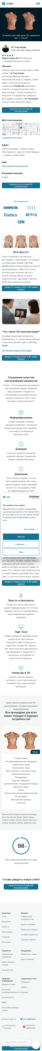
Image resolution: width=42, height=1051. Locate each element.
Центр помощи (27, 959)
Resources (6, 942)
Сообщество (7, 970)
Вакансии (6, 922)
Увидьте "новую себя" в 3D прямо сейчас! (21, 288)
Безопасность (8, 997)
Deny (21, 552)
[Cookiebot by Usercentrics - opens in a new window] (29, 497)
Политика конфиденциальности (11, 990)
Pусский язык (29, 1019)
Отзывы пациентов (29, 935)
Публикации (7, 932)
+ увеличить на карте (12, 138)
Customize (19, 544)
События (6, 937)
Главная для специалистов (27, 917)
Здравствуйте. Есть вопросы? (17, 1042)
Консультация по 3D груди (18, 350)
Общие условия (8, 984)
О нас (4, 916)
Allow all (21, 537)
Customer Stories (28, 940)
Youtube (24, 992)
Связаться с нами (29, 954)
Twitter (24, 987)
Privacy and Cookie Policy (17, 517)
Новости (5, 927)
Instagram (25, 982)
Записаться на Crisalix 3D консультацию (21, 110)
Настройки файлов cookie (10, 1009)
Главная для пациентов (7, 955)
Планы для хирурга (29, 930)
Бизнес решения (28, 924)
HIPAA (4, 1002)
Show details (29, 529)
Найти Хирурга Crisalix (8, 963)
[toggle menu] (38, 3)
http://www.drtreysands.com (15, 166)
